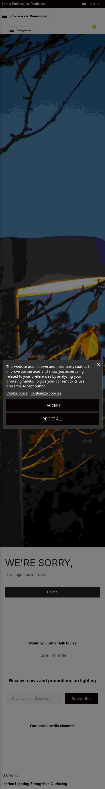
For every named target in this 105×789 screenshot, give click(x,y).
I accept (52, 405)
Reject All (52, 419)
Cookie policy (17, 393)
